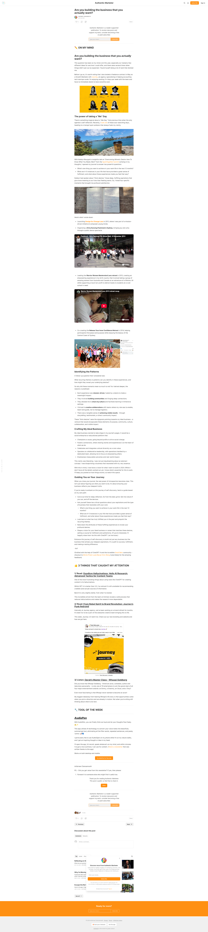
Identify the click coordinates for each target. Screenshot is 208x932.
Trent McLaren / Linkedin (106, 675)
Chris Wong (105, 555)
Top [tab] (76, 856)
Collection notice (117, 920)
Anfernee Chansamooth (84, 16)
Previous (80, 824)
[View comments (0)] (81, 21)
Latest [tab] (80, 856)
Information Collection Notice (103, 884)
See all (78, 896)
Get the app (112, 924)
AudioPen (80, 717)
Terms (110, 920)
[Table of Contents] (2, 466)
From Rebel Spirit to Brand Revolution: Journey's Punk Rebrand (103, 605)
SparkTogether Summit (110, 162)
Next (128, 824)
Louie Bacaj (97, 555)
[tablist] (81, 836)
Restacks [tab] (85, 836)
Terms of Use (112, 882)
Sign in (203, 3)
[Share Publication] (188, 3)
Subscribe (195, 3)
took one (104, 123)
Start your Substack (99, 924)
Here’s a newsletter (116, 747)
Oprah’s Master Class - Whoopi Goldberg (105, 680)
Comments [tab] (78, 836)
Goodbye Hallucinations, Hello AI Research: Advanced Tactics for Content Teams (101, 574)
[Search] (184, 3)
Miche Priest (87, 555)
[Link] (72, 47)
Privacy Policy (116, 884)
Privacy (106, 920)
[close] (119, 858)
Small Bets (119, 552)
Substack (96, 928)
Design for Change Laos (94, 221)
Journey (95, 77)
